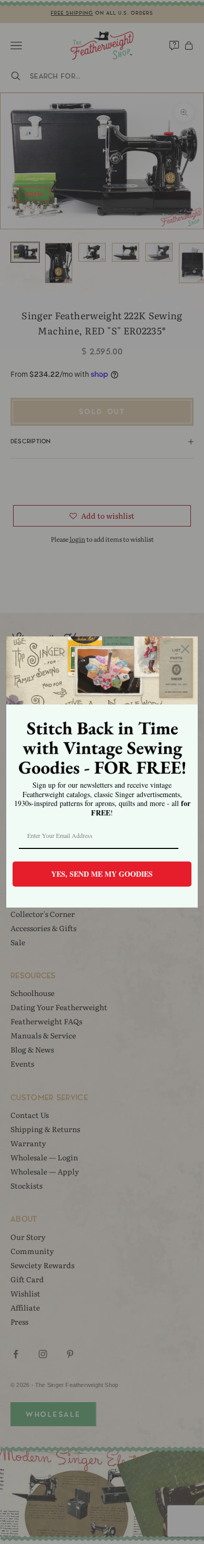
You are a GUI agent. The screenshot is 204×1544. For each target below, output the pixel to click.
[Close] (185, 649)
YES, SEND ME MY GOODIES (102, 873)
